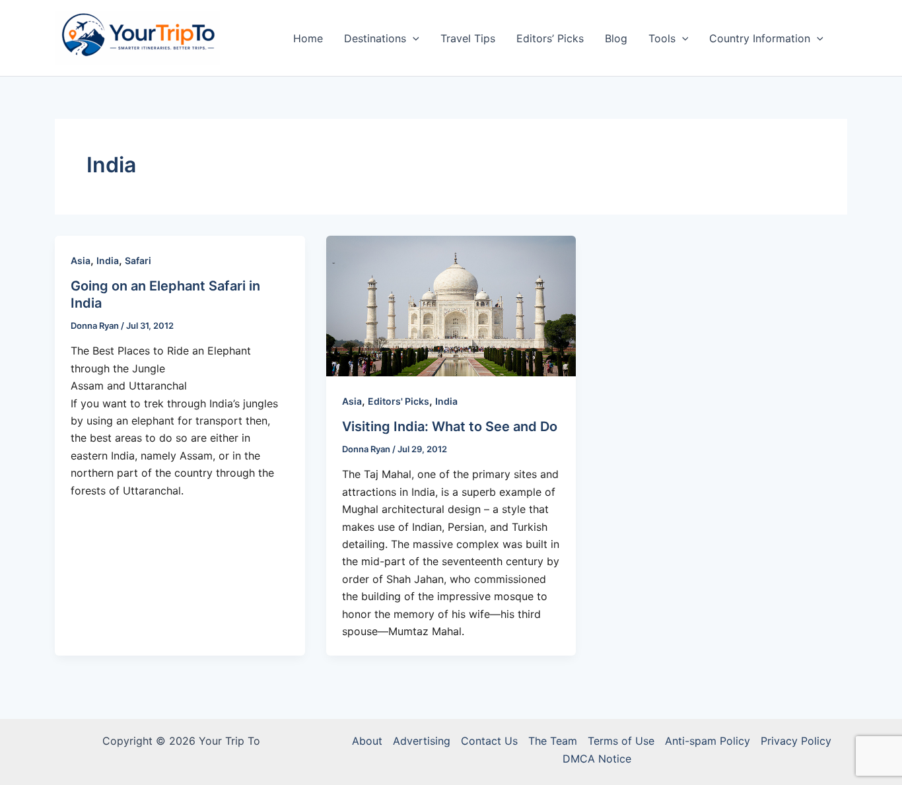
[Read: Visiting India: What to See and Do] (451, 305)
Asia (80, 260)
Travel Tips (467, 38)
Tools (662, 38)
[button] (412, 38)
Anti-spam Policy (707, 740)
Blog (616, 38)
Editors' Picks (398, 401)
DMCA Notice (597, 758)
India (107, 260)
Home (308, 38)
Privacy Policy (796, 740)
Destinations (375, 38)
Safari (138, 260)
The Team (552, 740)
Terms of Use (621, 740)
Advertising (421, 740)
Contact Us (489, 740)
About (367, 740)
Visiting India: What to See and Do (449, 426)
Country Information (759, 38)
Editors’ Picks (550, 38)
